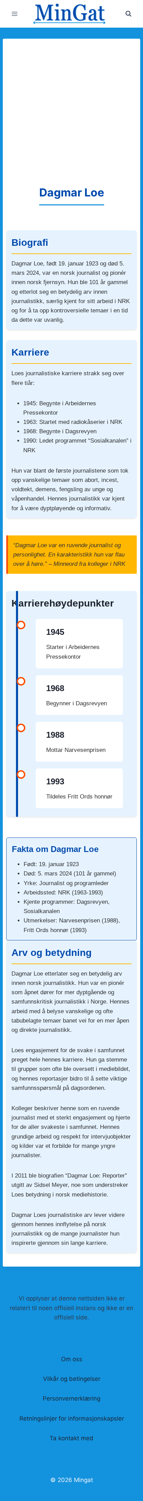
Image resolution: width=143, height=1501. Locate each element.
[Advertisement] (71, 110)
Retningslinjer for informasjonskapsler (71, 1418)
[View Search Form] (128, 14)
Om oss (71, 1359)
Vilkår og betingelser (71, 1378)
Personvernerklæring (71, 1398)
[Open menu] (14, 13)
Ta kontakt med (71, 1438)
